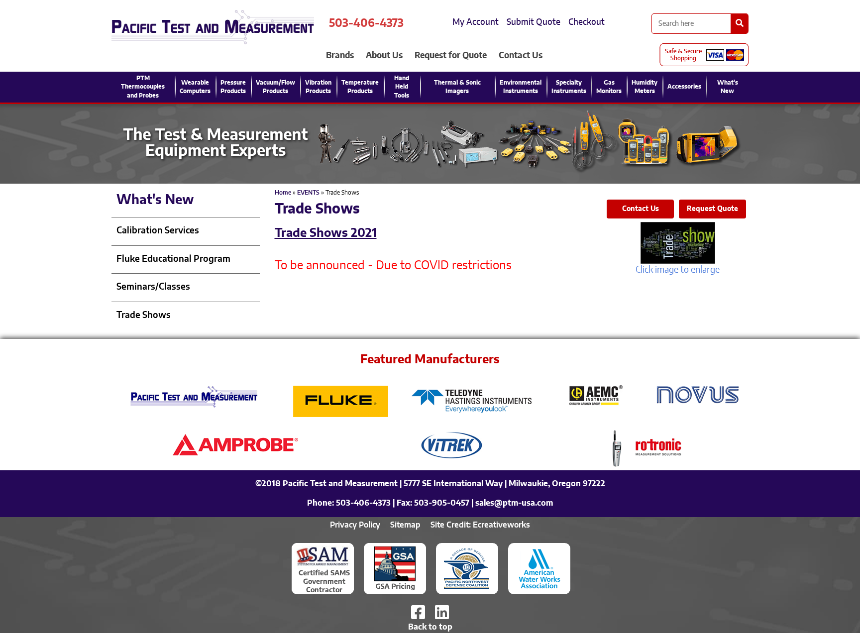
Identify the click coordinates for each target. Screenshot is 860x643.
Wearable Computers (195, 87)
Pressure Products (233, 87)
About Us (384, 55)
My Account (475, 22)
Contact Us (520, 55)
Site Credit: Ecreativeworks (480, 525)
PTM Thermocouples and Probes (143, 86)
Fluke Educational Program (173, 259)
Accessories (684, 87)
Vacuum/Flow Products (275, 87)
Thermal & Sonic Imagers (457, 87)
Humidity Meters (644, 87)
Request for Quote (451, 55)
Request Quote (712, 209)
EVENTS (308, 193)
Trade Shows (143, 315)
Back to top (430, 627)
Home (283, 193)
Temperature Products (360, 87)
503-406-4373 (366, 23)
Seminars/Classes (153, 287)
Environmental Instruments (520, 87)
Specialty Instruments (568, 87)
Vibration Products (318, 87)
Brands (340, 55)
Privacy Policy (355, 525)
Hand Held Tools (401, 86)
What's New (727, 87)
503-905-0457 (441, 503)
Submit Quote (533, 22)
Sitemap (405, 525)
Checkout (586, 22)
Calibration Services (157, 230)
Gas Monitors (609, 87)
